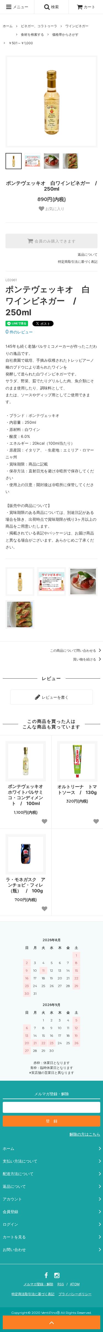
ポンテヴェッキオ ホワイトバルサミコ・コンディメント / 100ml (27, 795)
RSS (60, 1284)
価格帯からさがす (65, 34)
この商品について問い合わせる (73, 650)
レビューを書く (55, 697)
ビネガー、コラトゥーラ (39, 26)
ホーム (8, 26)
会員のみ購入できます (54, 241)
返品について (88, 254)
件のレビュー (19, 332)
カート (89, 6)
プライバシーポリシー (75, 1294)
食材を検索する (32, 34)
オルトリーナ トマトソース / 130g (77, 789)
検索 (54, 6)
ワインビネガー (76, 26)
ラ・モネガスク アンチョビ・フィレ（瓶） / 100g (25, 885)
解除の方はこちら (84, 1134)
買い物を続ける (85, 659)
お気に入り (54, 209)
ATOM (75, 1284)
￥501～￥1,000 (21, 43)
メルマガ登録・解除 (38, 1284)
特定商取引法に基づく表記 (78, 262)
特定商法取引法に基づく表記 (33, 1294)
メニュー (20, 6)
